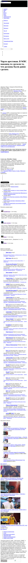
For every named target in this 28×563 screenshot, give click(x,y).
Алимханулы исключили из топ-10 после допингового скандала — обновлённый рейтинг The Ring (14, 302)
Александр (9, 311)
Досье (4, 15)
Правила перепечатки (8, 531)
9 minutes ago (12, 256)
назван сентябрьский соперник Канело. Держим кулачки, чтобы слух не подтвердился (13, 145)
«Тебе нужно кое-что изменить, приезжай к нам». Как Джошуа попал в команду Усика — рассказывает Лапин (14, 409)
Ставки (5, 46)
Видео (5, 12)
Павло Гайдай (9, 319)
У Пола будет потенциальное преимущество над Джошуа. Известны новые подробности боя (15, 316)
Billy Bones (8, 252)
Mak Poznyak (9, 332)
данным (4, 113)
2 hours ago (11, 329)
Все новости (4, 463)
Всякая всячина (14, 186)
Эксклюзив (6, 23)
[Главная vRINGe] (4, 1)
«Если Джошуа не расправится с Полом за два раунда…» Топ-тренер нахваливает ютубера (14, 428)
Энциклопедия (7, 16)
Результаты (6, 36)
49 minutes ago (12, 275)
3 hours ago (24, 335)
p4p (4, 11)
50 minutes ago (23, 282)
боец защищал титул (14, 133)
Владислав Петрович (11, 264)
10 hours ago (9, 418)
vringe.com (9, 169)
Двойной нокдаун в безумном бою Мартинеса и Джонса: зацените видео (15, 193)
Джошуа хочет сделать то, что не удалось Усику (15, 190)
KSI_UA (8, 304)
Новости (5, 20)
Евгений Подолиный (11, 290)
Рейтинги (5, 28)
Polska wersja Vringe (8, 538)
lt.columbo (8, 324)
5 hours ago (16, 355)
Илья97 (8, 364)
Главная (5, 9)
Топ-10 (5, 30)
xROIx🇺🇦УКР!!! (10, 413)
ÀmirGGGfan (9, 278)
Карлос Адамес (16, 170)
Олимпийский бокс (8, 41)
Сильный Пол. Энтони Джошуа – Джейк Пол (12, 288)
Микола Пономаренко (11, 344)
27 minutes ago (19, 270)
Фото (4, 14)
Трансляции (6, 18)
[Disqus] (14, 227)
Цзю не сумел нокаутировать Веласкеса (11, 282)
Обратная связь (7, 535)
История (5, 43)
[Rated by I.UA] (18, 561)
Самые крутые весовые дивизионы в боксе (14, 200)
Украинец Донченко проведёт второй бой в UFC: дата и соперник (14, 453)
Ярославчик (9, 272)
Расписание (6, 33)
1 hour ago (24, 288)
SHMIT (8, 284)
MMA (4, 10)
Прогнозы (5, 25)
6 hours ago (10, 388)
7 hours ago (9, 402)
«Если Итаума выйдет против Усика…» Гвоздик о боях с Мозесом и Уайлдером (15, 437)
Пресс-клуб (6, 38)
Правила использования (9, 536)
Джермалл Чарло (17, 90)
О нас (4, 533)
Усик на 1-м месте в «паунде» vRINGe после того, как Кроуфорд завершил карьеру (14, 270)
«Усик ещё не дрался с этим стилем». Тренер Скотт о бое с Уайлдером (14, 445)
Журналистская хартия (9, 534)
